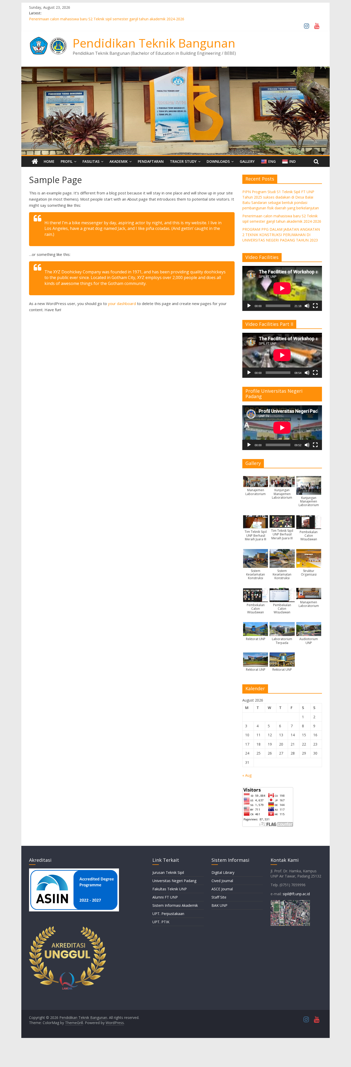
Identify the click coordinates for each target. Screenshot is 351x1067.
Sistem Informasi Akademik (175, 905)
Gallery (247, 161)
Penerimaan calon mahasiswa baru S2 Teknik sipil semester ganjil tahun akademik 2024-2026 (106, 18)
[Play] (249, 305)
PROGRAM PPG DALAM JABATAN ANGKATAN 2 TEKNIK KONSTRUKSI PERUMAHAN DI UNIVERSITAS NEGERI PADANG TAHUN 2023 (281, 235)
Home (49, 161)
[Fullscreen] (315, 305)
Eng (272, 161)
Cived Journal (222, 880)
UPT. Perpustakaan (168, 913)
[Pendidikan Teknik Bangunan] (175, 70)
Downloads (218, 161)
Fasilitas (90, 161)
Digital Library (222, 872)
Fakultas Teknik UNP (169, 888)
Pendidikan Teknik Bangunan (154, 43)
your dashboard (122, 303)
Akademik (118, 161)
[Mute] (307, 305)
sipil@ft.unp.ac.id (296, 893)
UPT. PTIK (160, 921)
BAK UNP (219, 905)
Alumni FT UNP (165, 897)
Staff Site (218, 897)
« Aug (247, 775)
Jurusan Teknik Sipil (168, 872)
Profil (66, 161)
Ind (292, 161)
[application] (282, 288)
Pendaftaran (151, 161)
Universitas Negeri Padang (174, 880)
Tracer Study (183, 161)
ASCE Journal (222, 888)
